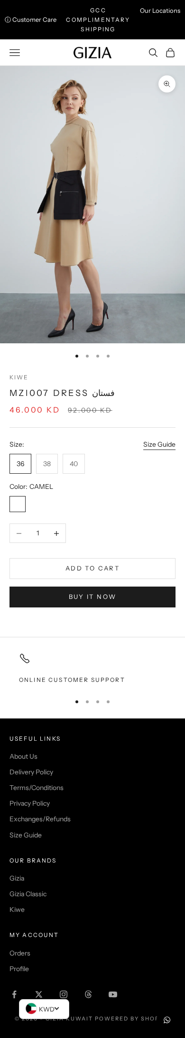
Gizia (16, 878)
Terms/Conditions (36, 787)
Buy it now (92, 596)
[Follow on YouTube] (113, 994)
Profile (19, 969)
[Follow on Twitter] (39, 994)
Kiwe (19, 377)
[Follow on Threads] (88, 994)
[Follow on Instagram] (63, 994)
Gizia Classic (27, 894)
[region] (92, 668)
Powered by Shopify (132, 1018)
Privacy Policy (29, 803)
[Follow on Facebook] (14, 994)
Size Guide (159, 444)
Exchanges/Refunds (40, 819)
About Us (23, 756)
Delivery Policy (31, 772)
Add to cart (92, 568)
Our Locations (160, 10)
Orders (19, 953)
